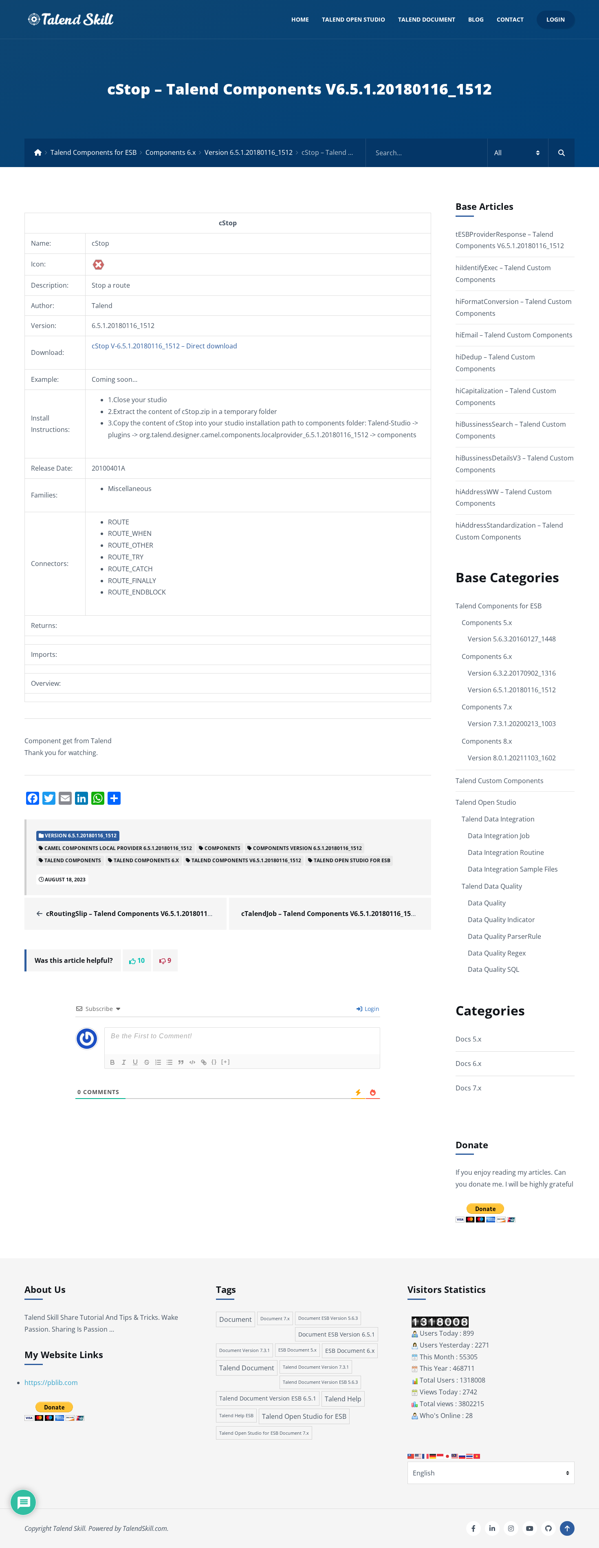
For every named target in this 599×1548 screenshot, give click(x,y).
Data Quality (487, 902)
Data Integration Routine (506, 852)
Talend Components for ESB (94, 152)
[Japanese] (447, 1455)
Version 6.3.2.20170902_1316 (512, 673)
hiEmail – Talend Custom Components (514, 334)
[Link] (203, 1062)
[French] (425, 1455)
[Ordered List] (158, 1062)
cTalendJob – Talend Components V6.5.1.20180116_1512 (329, 913)
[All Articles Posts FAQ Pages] (470, 153)
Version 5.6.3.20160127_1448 (512, 638)
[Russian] (462, 1455)
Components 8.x (487, 741)
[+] (225, 1062)
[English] (418, 1455)
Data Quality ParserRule (504, 936)
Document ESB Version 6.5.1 (336, 1334)
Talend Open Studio (353, 19)
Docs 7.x (468, 1087)
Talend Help (343, 1398)
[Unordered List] (169, 1062)
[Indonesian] (440, 1455)
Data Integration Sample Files (513, 869)
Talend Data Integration (498, 819)
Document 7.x (275, 1318)
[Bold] (112, 1062)
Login (555, 19)
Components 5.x (487, 622)
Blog (476, 19)
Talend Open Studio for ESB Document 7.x (264, 1433)
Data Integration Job (499, 835)
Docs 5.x (468, 1039)
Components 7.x (487, 706)
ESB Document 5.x (297, 1350)
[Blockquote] (181, 1062)
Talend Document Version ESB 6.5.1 (267, 1398)
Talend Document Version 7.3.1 (316, 1367)
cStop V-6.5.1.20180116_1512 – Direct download (164, 345)
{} (214, 1062)
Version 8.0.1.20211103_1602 (512, 757)
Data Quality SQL (493, 969)
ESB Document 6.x (349, 1350)
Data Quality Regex (497, 953)
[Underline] (135, 1062)
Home (300, 19)
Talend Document (426, 19)
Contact (510, 19)
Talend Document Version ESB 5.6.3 (320, 1382)
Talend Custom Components (500, 780)
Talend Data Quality (492, 886)
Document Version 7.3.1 (244, 1350)
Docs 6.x (468, 1063)
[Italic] (124, 1062)
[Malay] (455, 1455)
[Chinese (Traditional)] (411, 1455)
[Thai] (469, 1455)
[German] (433, 1455)
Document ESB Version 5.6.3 (328, 1318)
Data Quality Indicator (501, 919)
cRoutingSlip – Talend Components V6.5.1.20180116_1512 (137, 913)
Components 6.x (170, 152)
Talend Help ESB (236, 1415)
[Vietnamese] (477, 1455)
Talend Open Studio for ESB (304, 1416)
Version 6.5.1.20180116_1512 (249, 152)
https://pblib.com (51, 1382)
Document (235, 1319)
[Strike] (146, 1062)
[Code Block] (192, 1062)
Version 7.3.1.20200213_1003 (512, 723)
